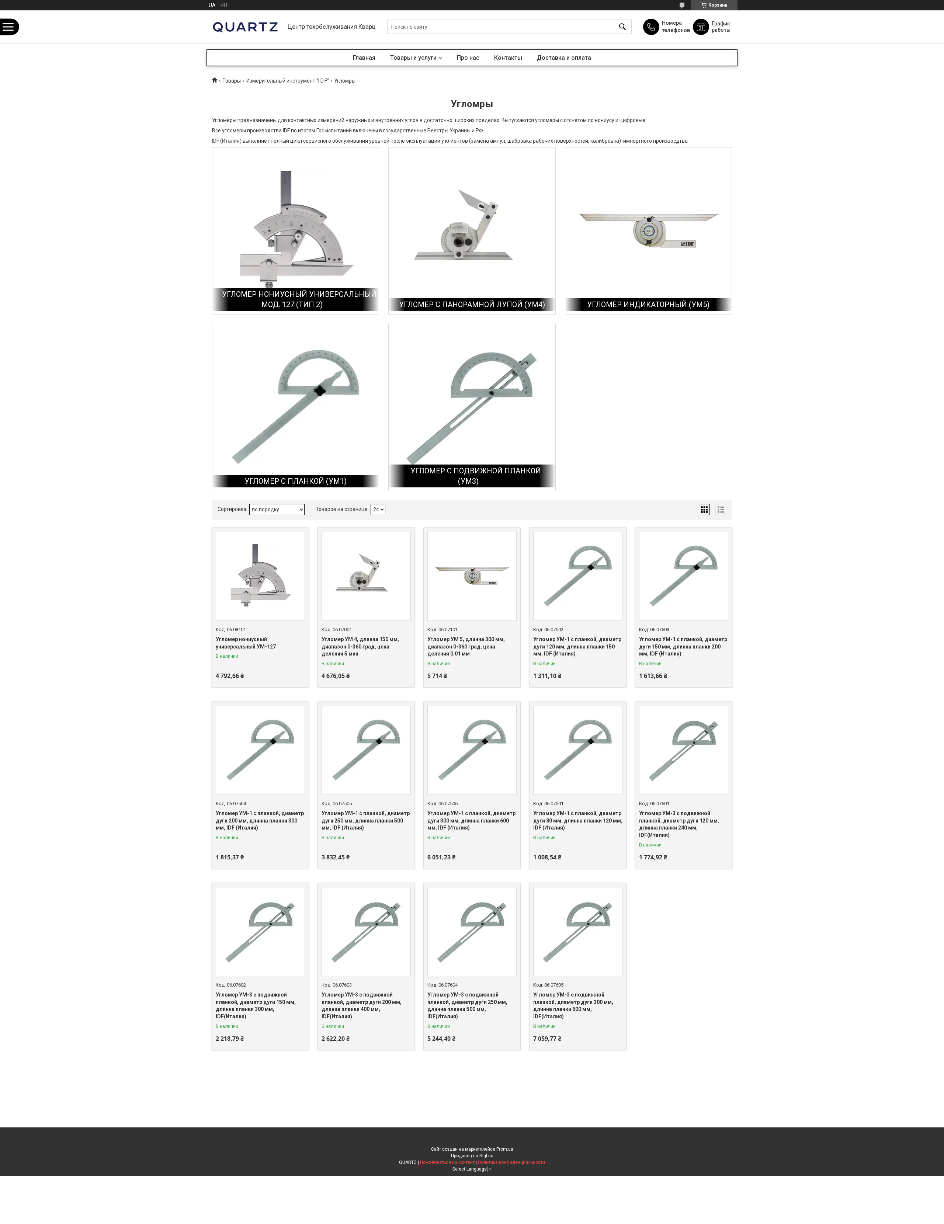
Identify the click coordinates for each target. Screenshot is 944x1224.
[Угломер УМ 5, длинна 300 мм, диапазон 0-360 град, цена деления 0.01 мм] (472, 576)
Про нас (468, 57)
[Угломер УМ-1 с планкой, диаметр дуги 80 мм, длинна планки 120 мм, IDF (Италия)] (577, 750)
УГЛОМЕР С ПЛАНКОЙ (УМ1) (295, 481)
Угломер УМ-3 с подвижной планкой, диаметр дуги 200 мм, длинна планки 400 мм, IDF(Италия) (362, 1005)
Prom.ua (504, 1149)
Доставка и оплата (564, 57)
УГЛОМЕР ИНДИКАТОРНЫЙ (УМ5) (648, 304)
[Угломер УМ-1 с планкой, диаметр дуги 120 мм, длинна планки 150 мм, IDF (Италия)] (577, 576)
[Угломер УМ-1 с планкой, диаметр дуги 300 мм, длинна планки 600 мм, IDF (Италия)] (472, 750)
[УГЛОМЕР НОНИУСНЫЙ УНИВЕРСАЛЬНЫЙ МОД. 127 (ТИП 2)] (295, 230)
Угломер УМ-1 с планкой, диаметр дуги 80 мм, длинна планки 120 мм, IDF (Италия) (577, 820)
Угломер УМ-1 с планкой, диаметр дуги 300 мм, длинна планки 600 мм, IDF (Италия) (471, 820)
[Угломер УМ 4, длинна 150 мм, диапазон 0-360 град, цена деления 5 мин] (366, 576)
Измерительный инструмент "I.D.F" (287, 81)
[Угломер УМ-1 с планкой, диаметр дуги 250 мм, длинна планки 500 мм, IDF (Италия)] (366, 750)
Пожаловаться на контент (447, 1162)
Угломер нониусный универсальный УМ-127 (246, 643)
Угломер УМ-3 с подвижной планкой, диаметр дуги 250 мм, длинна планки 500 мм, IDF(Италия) (467, 1005)
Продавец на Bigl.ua (472, 1155)
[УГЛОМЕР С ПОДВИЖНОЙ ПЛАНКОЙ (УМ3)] (471, 407)
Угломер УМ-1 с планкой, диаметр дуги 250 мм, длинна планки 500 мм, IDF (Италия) (366, 820)
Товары (231, 81)
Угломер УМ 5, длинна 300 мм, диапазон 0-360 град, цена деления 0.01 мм (466, 646)
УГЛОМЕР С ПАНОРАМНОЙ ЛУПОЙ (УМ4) (472, 304)
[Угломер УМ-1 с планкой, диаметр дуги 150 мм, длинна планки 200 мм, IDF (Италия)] (683, 576)
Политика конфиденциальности (511, 1162)
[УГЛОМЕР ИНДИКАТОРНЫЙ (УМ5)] (648, 230)
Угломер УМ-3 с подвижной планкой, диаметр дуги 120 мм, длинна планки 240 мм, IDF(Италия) (679, 824)
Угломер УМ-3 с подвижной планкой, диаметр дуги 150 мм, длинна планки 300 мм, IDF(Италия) (256, 1005)
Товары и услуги (413, 57)
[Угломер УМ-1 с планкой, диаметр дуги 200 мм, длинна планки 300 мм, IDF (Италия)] (260, 750)
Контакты (508, 57)
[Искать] (622, 27)
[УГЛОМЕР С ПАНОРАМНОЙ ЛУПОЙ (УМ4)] (471, 230)
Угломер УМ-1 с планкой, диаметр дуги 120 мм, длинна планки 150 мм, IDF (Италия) (577, 646)
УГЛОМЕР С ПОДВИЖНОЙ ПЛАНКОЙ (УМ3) (475, 476)
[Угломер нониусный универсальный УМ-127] (260, 576)
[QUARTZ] (245, 26)
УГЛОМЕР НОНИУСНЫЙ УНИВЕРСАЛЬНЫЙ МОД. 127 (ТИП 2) (299, 299)
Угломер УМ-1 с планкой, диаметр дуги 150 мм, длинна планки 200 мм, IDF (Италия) (683, 646)
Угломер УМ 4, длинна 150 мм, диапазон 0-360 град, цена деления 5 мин (360, 646)
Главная (364, 57)
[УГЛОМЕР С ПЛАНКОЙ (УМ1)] (295, 407)
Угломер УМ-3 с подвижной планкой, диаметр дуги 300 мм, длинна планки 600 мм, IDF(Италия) (573, 1005)
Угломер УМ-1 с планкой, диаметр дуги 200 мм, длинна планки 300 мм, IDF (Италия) (260, 820)
